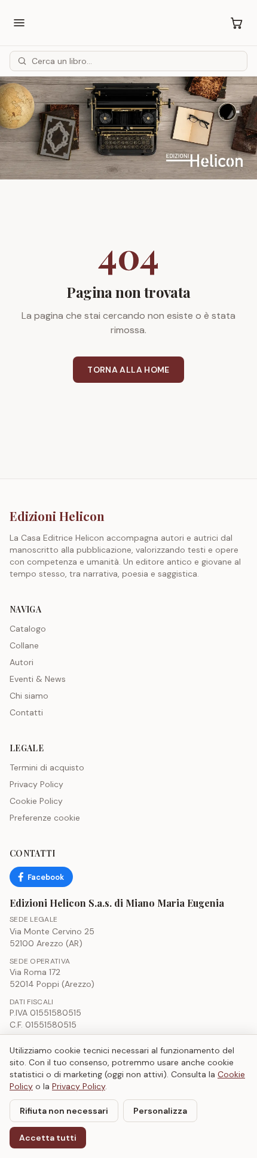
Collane (24, 645)
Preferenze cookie (45, 817)
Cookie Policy (36, 801)
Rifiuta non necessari (64, 1110)
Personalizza (160, 1110)
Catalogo (28, 628)
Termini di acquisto (47, 767)
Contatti (26, 712)
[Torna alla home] (128, 128)
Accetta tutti (48, 1137)
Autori (21, 662)
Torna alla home (128, 369)
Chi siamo (29, 695)
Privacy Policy (36, 784)
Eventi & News (38, 679)
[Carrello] (236, 22)
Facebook (45, 877)
